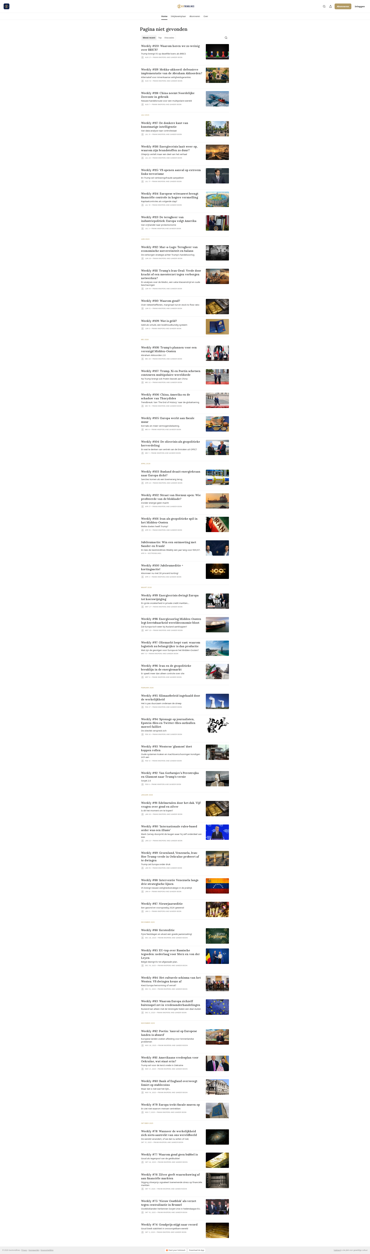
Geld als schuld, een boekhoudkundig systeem (164, 324)
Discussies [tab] (169, 37)
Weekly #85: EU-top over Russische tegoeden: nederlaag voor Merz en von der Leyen (170, 954)
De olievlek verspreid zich (153, 730)
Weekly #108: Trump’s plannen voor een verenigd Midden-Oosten (169, 349)
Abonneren (343, 6)
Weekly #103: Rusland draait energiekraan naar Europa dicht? (170, 473)
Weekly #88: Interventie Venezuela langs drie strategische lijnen (169, 882)
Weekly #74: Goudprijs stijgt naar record (169, 1224)
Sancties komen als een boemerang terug (161, 479)
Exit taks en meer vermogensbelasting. (160, 425)
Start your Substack (177, 1250)
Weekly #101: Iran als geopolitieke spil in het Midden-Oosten (169, 520)
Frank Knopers (159, 57)
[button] (164, 16)
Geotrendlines (154, 553)
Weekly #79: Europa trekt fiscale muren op (170, 1104)
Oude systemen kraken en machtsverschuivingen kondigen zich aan (170, 755)
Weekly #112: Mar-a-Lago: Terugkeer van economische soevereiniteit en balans (169, 249)
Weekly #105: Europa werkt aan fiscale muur (167, 420)
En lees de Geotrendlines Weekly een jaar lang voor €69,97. (170, 549)
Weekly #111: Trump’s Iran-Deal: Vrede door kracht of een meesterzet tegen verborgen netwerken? (171, 274)
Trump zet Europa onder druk (155, 864)
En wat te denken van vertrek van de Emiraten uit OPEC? (169, 449)
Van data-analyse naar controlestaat (159, 130)
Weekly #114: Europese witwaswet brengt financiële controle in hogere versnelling (169, 195)
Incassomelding (47, 1250)
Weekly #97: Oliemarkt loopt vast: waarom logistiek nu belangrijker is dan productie (170, 644)
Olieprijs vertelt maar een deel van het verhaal (164, 154)
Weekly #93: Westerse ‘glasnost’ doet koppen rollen (166, 748)
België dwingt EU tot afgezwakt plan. (159, 961)
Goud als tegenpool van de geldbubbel (160, 1158)
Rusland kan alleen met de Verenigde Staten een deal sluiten (171, 1008)
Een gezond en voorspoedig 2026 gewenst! (162, 907)
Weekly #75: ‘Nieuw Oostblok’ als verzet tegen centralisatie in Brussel (168, 1202)
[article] (185, 53)
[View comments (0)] (163, 61)
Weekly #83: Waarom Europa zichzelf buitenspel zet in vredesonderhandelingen (170, 1003)
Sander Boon (176, 57)
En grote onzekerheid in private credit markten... (165, 603)
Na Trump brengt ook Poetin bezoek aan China (164, 378)
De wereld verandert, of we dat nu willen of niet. (165, 1138)
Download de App (196, 1250)
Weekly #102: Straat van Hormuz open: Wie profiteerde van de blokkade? (171, 497)
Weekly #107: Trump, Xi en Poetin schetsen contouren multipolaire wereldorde (170, 372)
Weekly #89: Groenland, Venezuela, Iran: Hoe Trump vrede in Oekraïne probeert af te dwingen (170, 856)
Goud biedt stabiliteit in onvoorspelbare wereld (164, 1228)
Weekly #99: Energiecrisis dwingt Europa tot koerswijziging (170, 597)
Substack (337, 1250)
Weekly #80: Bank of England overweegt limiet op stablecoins (169, 1083)
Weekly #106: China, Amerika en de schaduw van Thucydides (165, 396)
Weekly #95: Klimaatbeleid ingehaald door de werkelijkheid (170, 697)
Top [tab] (160, 37)
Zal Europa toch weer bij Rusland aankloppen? (164, 626)
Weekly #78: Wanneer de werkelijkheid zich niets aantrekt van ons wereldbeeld (169, 1133)
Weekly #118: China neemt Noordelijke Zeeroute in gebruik (168, 95)
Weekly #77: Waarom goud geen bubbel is (169, 1154)
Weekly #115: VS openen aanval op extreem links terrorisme (171, 172)
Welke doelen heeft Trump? (154, 526)
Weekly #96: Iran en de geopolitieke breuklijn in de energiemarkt (166, 667)
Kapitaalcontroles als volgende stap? (159, 201)
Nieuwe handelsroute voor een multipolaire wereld (166, 100)
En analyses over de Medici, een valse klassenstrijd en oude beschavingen (170, 283)
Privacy (24, 1250)
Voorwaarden (33, 1250)
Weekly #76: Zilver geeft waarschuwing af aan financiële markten (170, 1176)
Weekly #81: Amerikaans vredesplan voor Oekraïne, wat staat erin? (170, 1059)
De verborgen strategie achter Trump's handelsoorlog (167, 254)
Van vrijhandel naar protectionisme (158, 224)
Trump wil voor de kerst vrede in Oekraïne (162, 1065)
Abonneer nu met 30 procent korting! (159, 573)
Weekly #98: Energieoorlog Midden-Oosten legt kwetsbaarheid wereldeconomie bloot (171, 620)
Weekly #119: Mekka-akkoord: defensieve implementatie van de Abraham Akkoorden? (171, 71)
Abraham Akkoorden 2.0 (153, 355)
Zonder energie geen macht (155, 502)
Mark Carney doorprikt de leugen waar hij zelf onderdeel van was (171, 835)
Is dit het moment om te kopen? (157, 810)
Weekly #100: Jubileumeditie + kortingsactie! (162, 567)
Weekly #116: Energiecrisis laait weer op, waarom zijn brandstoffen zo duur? (169, 148)
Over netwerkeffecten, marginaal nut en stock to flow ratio (170, 304)
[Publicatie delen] (330, 6)
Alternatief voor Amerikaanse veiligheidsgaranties (166, 77)
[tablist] (158, 38)
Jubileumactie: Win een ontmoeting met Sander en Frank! (168, 544)
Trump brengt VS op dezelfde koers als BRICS (163, 53)
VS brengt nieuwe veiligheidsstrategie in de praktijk (166, 887)
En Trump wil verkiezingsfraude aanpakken (162, 177)
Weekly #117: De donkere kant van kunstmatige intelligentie (164, 124)
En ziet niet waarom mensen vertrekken (161, 1108)
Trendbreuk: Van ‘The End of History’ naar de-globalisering (170, 402)
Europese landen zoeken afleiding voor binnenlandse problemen (167, 1040)
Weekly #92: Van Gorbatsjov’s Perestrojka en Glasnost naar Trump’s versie (170, 774)
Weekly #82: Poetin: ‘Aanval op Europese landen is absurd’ (169, 1033)
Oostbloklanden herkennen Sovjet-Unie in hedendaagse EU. (170, 1208)
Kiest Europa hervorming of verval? (158, 985)
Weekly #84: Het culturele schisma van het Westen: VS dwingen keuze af (171, 979)
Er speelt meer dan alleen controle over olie (162, 673)
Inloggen (360, 6)
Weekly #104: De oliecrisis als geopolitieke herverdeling (170, 443)
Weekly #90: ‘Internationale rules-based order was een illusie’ (169, 828)
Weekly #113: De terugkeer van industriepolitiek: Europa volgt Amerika (168, 219)
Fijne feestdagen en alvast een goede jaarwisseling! (166, 934)
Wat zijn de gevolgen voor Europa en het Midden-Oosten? (170, 650)
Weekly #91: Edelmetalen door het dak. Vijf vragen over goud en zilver (171, 804)
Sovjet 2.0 (146, 780)
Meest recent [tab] (149, 37)
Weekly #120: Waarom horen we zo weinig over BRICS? (170, 47)
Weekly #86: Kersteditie (158, 930)
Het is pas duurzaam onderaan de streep (161, 703)
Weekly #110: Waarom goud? (160, 301)
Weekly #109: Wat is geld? (159, 321)
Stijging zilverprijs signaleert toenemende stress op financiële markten (171, 1184)
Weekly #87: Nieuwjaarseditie (162, 903)
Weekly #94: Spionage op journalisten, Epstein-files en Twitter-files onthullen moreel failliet (168, 722)
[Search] (324, 6)
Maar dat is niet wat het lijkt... (155, 1088)
